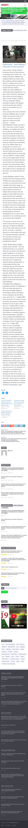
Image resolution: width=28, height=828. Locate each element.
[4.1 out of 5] (4, 569)
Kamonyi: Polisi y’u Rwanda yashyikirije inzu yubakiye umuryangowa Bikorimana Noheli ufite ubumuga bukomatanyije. (12, 776)
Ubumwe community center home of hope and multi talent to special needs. (19, 403)
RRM (22, 661)
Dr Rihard (10, 651)
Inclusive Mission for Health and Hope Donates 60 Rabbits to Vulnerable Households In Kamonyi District (13, 485)
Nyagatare (22, 646)
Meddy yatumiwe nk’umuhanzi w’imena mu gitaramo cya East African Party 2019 (11, 551)
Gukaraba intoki (22, 654)
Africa (3, 649)
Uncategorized (5, 16)
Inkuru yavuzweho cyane (8, 750)
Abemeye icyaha (5, 661)
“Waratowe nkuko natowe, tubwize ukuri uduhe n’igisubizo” (12, 761)
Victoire (13, 661)
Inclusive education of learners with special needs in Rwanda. (6, 412)
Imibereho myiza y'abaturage (8, 663)
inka (3, 656)
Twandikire (14, 825)
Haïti (17, 646)
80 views (11, 472)
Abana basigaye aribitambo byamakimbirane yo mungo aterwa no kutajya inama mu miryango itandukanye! (12, 494)
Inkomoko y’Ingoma (14, 659)
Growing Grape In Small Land (8, 725)
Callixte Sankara (5, 654)
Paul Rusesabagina (10, 644)
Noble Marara (14, 654)
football (18, 661)
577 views (11, 480)
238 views (11, 497)
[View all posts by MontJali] (4, 453)
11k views (4, 721)
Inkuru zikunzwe (18, 505)
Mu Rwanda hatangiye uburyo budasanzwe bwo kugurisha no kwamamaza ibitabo (12, 573)
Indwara (22, 656)
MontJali (18, 40)
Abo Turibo (7, 825)
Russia (17, 656)
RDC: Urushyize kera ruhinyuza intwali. (10, 768)
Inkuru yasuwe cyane (7, 786)
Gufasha (23, 659)
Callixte (22, 649)
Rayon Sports (16, 649)
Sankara (16, 651)
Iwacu (2, 825)
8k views (4, 736)
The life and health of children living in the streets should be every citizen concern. (7, 403)
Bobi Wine (4, 646)
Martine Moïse (11, 646)
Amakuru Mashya (10, 20)
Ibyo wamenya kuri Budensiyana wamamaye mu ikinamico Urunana (12, 804)
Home (3, 20)
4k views (4, 792)
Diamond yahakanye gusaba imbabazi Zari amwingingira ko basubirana (11, 790)
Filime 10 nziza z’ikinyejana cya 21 (9, 567)
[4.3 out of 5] (4, 563)
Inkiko (12, 656)
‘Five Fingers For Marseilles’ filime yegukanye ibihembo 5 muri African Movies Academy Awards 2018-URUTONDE (13, 560)
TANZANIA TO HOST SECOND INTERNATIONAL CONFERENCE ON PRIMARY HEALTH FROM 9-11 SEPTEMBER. (12, 469)
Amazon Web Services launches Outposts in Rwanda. (12, 477)
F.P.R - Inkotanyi (20, 644)
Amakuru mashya (6, 673)
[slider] (4, 554)
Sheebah (7, 656)
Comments (5, 507)
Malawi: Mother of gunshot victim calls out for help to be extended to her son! (13, 740)
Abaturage (8, 649)
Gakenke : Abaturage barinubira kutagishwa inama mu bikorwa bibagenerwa (13, 754)
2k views (11, 554)
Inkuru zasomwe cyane (8, 548)
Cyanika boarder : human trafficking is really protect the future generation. (14, 66)
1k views (4, 757)
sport (3, 644)
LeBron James (5, 659)
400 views (4, 540)
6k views (4, 743)
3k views (11, 563)
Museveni (4, 651)
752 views (24, 40)
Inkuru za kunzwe (6, 713)
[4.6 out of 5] (4, 554)
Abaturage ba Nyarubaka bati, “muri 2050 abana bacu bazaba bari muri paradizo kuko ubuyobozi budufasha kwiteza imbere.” (13, 732)
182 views (11, 488)
